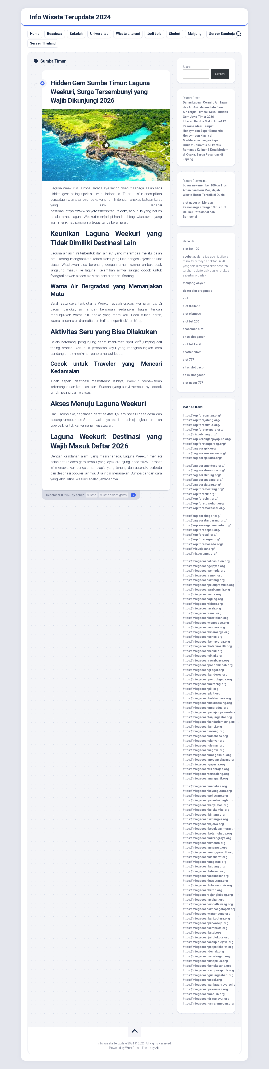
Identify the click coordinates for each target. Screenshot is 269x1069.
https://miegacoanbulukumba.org (206, 809)
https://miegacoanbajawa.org (203, 824)
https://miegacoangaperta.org (204, 764)
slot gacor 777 (193, 382)
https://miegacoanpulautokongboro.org (211, 800)
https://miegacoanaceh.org (202, 608)
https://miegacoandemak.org (203, 951)
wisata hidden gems (113, 495)
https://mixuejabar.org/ (199, 548)
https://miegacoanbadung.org (204, 866)
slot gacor (190, 202)
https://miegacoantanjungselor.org (207, 717)
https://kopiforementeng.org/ (203, 489)
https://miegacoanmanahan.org (205, 786)
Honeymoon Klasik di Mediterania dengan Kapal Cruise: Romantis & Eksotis (202, 140)
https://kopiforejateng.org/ (201, 420)
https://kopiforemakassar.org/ (204, 508)
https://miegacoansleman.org (203, 745)
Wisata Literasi (128, 34)
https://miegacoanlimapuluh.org (205, 961)
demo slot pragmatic (197, 290)
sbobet (188, 256)
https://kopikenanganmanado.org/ (207, 525)
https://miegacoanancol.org (202, 979)
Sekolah (76, 34)
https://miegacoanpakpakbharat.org (208, 946)
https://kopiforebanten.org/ (202, 415)
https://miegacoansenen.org (203, 636)
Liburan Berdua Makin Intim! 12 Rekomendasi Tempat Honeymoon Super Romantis (204, 126)
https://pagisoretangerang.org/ (205, 520)
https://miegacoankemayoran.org (206, 641)
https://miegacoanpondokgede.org (207, 679)
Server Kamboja (222, 34)
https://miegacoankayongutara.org (207, 791)
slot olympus (192, 313)
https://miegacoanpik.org (200, 688)
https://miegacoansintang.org (204, 580)
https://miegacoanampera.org (204, 627)
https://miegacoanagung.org (203, 599)
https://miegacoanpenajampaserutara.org (212, 712)
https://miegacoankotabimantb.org (207, 646)
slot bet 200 (191, 321)
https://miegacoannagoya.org (203, 750)
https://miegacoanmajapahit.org (205, 778)
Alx (157, 1047)
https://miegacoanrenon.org (202, 575)
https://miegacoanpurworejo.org (205, 923)
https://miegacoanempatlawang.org (208, 904)
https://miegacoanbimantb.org (204, 843)
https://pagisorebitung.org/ (202, 475)
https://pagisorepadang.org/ (203, 479)
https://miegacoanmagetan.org (205, 861)
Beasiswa (54, 34)
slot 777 (188, 359)
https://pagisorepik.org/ (199, 448)
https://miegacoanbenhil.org (203, 651)
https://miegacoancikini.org (202, 655)
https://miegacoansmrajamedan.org (208, 1003)
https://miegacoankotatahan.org (205, 618)
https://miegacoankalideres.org (205, 674)
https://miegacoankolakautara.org (207, 698)
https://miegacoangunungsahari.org (208, 975)
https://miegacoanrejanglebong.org (208, 894)
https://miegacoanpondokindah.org (208, 665)
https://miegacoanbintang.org (204, 814)
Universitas (99, 34)
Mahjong (195, 34)
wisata (91, 495)
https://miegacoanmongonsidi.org (207, 755)
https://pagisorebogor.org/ (201, 515)
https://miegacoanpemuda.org (204, 570)
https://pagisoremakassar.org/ (204, 453)
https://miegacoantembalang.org (206, 774)
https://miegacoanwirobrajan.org (206, 769)
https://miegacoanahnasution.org (206, 561)
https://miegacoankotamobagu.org (207, 833)
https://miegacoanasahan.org (203, 899)
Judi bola (154, 34)
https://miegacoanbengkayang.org (207, 965)
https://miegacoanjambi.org (202, 726)
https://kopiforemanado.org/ (203, 544)
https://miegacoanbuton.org (202, 890)
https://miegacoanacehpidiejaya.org (208, 942)
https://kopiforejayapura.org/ (203, 429)
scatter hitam (192, 352)
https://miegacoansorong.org (203, 731)
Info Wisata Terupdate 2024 (70, 17)
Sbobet (174, 34)
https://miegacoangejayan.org (204, 566)
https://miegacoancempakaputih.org (208, 970)
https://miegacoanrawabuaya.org (206, 660)
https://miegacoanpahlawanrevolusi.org (211, 984)
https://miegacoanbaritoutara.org (206, 918)
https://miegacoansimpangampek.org (209, 909)
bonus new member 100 (199, 185)
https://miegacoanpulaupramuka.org (208, 585)
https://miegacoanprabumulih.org (206, 589)
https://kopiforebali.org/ (199, 534)
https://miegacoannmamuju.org (205, 847)
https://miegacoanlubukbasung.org (207, 703)
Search (187, 66)
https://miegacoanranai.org (202, 613)
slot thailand (191, 306)
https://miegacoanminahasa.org (205, 736)
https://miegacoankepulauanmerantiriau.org (214, 828)
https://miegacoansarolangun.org (206, 956)
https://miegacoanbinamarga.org (206, 632)
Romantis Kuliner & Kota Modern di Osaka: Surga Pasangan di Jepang (205, 154)
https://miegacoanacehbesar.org (206, 876)
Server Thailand (42, 43)
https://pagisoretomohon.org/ (204, 470)
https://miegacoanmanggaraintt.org (208, 852)
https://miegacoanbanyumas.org (205, 805)
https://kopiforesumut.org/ (201, 425)
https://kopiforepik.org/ (199, 494)
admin (80, 495)
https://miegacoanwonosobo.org (206, 622)
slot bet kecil (192, 344)
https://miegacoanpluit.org (201, 693)
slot (185, 298)
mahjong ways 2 (194, 283)
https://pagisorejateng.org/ (202, 484)
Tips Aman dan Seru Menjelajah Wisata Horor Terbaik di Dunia (205, 190)
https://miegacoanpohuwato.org (205, 795)
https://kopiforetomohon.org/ (203, 503)
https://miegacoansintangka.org (205, 819)
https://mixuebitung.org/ (200, 434)
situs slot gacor (194, 336)
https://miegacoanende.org (202, 594)
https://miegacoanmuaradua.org (205, 707)
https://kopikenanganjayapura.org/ (207, 439)
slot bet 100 (191, 248)
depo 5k (188, 241)
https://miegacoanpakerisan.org (205, 989)
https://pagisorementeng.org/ (203, 465)
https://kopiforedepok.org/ (201, 530)
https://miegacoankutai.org (202, 932)
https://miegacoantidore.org (203, 603)
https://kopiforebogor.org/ (201, 539)
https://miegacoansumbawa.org (205, 928)
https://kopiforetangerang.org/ (204, 443)
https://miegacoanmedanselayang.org (209, 759)
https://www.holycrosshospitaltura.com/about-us (104, 211)
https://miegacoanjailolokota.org (206, 937)
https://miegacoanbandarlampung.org (209, 721)
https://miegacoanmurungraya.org (207, 838)
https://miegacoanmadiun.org (204, 994)
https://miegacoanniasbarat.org (205, 857)
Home (35, 34)
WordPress (132, 1047)
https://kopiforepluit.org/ (200, 498)
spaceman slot (193, 329)
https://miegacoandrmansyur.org (206, 998)
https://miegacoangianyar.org (203, 740)
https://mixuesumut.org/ (200, 553)
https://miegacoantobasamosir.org (207, 885)
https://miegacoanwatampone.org (206, 913)
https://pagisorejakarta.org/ (202, 458)
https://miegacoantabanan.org (204, 871)
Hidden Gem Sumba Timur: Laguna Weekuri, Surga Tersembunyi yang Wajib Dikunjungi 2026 (100, 91)
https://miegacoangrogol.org (203, 670)
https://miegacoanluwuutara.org (205, 880)
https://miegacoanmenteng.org (205, 684)
